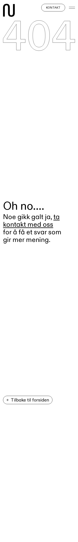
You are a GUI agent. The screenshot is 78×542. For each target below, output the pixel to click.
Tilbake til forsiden (30, 400)
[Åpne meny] (72, 8)
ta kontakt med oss (31, 220)
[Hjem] (9, 11)
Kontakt (53, 7)
